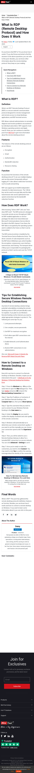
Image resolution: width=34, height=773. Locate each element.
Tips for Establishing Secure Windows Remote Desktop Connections (16, 81)
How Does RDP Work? (14, 76)
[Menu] (31, 2)
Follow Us (18, 529)
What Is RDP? (11, 73)
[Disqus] (17, 578)
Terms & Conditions (19, 758)
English (5, 47)
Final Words (10, 91)
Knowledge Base (12, 15)
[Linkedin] (9, 736)
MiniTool (11, 133)
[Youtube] (12, 736)
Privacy (12, 758)
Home (3, 15)
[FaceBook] (1, 736)
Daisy (5, 42)
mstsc (7, 391)
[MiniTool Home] (6, 2)
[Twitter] (13, 42)
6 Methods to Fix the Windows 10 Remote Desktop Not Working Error (16, 380)
